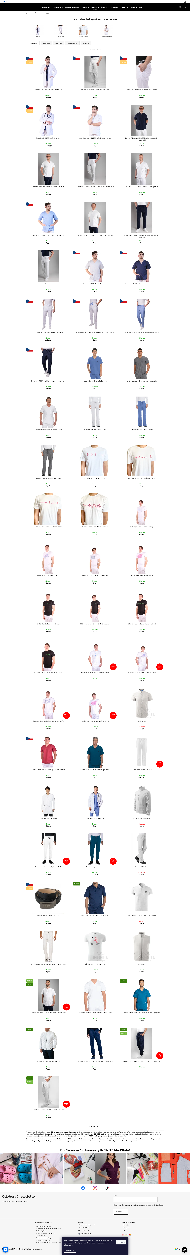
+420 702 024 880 (84, 1228)
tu (72, 1245)
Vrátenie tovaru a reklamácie (45, 1233)
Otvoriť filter (95, 50)
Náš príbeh (127, 1228)
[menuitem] (46, 7)
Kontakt (125, 1225)
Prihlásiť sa (120, 1211)
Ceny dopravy (40, 1235)
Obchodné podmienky (43, 1226)
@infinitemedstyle (86, 1233)
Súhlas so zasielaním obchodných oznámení (50, 1242)
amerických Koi (116, 1134)
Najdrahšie (58, 43)
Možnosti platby (41, 1231)
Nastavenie (70, 1250)
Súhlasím (121, 1242)
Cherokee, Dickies (127, 1134)
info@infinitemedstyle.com (86, 1225)
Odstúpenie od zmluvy (43, 1238)
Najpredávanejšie (72, 43)
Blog (124, 1231)
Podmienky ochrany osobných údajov (48, 1228)
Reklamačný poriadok (43, 1240)
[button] (5, 1250)
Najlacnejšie (46, 43)
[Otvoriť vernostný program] (184, 1250)
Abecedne (86, 43)
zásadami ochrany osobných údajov (151, 1205)
